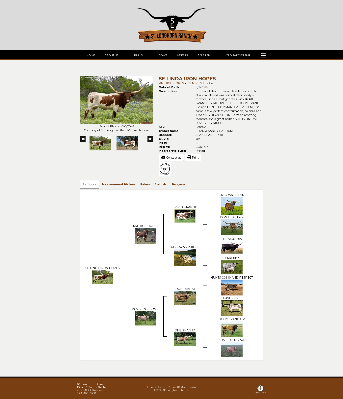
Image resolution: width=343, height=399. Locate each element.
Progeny (178, 184)
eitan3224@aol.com (91, 389)
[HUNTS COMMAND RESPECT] (232, 287)
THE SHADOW (231, 239)
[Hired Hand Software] (260, 391)
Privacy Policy (156, 387)
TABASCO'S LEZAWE (232, 340)
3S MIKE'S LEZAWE (202, 83)
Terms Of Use (177, 387)
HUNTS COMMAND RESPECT (232, 277)
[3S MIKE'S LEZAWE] (145, 318)
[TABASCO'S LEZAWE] (232, 349)
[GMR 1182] (232, 267)
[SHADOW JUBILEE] (185, 257)
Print (195, 157)
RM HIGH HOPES (171, 83)
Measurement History (118, 184)
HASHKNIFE (232, 298)
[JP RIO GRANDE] (185, 216)
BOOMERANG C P (232, 319)
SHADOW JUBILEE (185, 247)
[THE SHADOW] (232, 247)
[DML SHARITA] (185, 339)
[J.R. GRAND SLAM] (232, 205)
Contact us (173, 157)
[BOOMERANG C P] (232, 329)
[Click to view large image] (116, 100)
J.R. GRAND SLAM (232, 195)
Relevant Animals (153, 184)
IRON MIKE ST (185, 289)
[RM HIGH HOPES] (145, 235)
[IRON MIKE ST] (185, 297)
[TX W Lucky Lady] (232, 227)
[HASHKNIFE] (232, 308)
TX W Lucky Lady (232, 217)
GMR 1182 (232, 258)
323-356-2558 (86, 392)
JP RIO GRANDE (185, 207)
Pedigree (89, 184)
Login (192, 387)
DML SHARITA (185, 330)
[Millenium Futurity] (166, 169)
